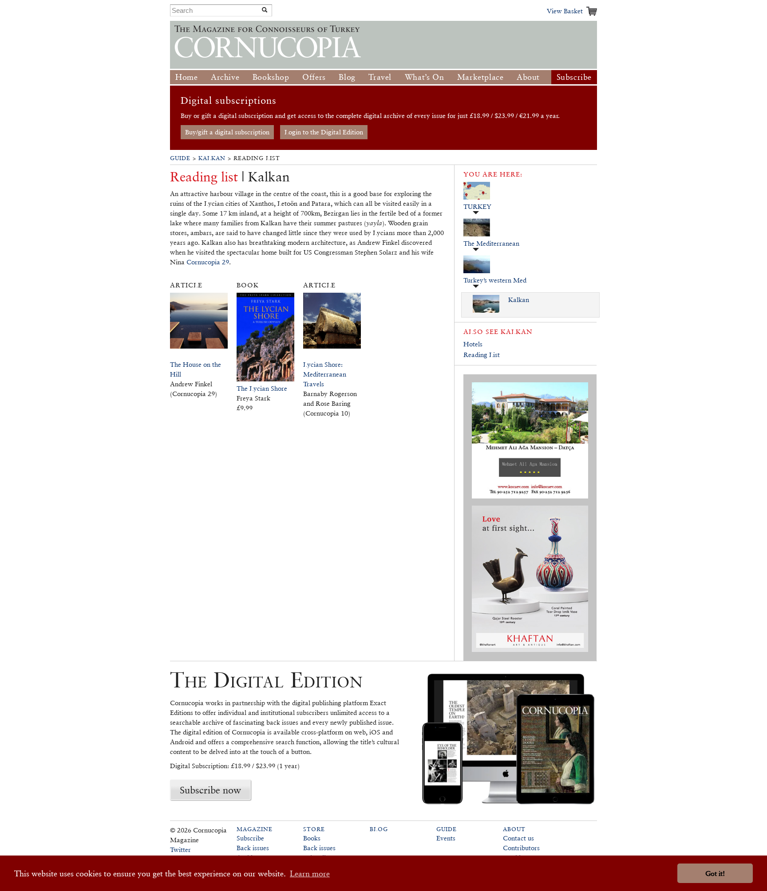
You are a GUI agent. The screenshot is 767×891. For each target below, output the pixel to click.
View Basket (565, 11)
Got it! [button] (715, 873)
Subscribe (574, 77)
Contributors (521, 848)
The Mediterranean (491, 243)
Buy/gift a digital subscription (227, 132)
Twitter (180, 849)
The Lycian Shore (262, 388)
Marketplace (480, 77)
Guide (180, 158)
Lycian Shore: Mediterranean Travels (324, 374)
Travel (379, 77)
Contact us (518, 838)
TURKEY (477, 206)
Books (311, 838)
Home (186, 77)
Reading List (481, 354)
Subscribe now (210, 790)
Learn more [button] (310, 873)
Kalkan (211, 158)
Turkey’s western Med (494, 280)
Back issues (253, 848)
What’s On (424, 77)
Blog (347, 77)
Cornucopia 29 (207, 262)
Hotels (472, 344)
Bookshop (271, 77)
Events (445, 838)
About (528, 77)
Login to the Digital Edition (324, 132)
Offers (314, 77)
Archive (225, 77)
